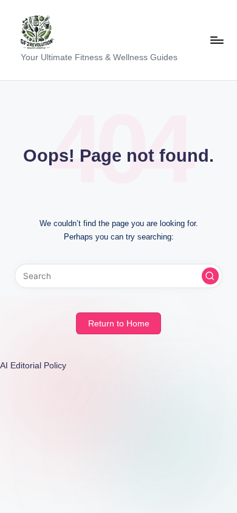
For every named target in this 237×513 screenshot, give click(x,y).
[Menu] (216, 39)
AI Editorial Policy (33, 365)
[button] (210, 275)
